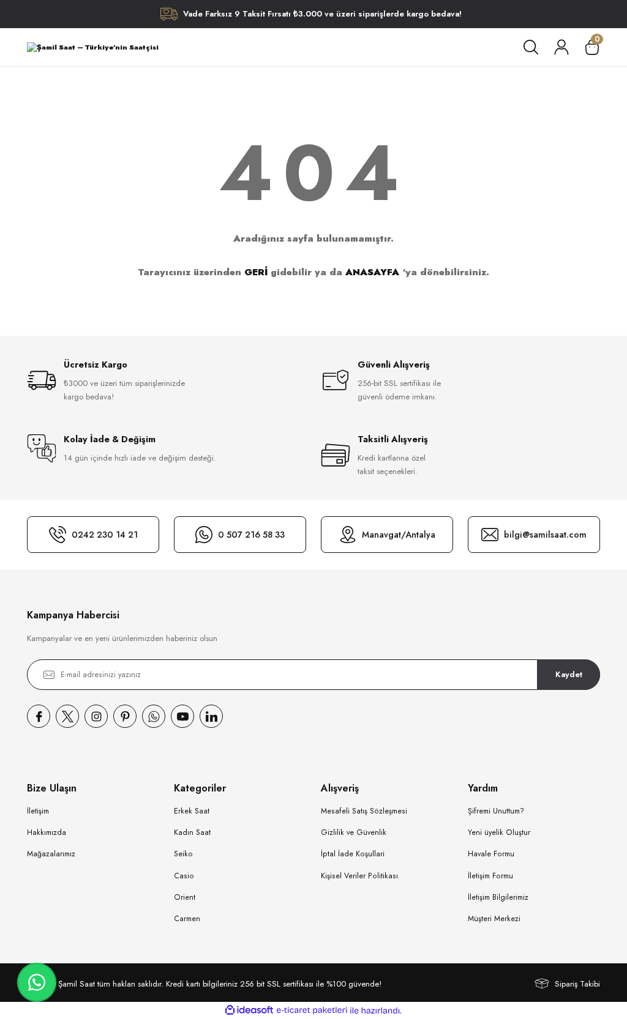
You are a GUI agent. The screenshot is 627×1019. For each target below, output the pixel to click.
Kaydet (568, 674)
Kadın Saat (192, 832)
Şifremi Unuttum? (496, 811)
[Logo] (93, 47)
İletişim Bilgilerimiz (498, 897)
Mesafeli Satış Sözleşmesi (364, 811)
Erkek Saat (191, 811)
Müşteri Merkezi (494, 918)
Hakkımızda (46, 832)
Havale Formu (491, 853)
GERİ (256, 272)
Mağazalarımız (51, 853)
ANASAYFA (372, 272)
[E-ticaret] (312, 1011)
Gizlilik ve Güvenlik (353, 832)
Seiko (183, 853)
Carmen (187, 918)
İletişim (38, 811)
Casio (184, 875)
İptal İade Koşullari (353, 853)
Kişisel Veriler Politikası (359, 875)
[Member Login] (561, 47)
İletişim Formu (490, 875)
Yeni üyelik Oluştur (499, 832)
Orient (184, 897)
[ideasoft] (249, 1010)
